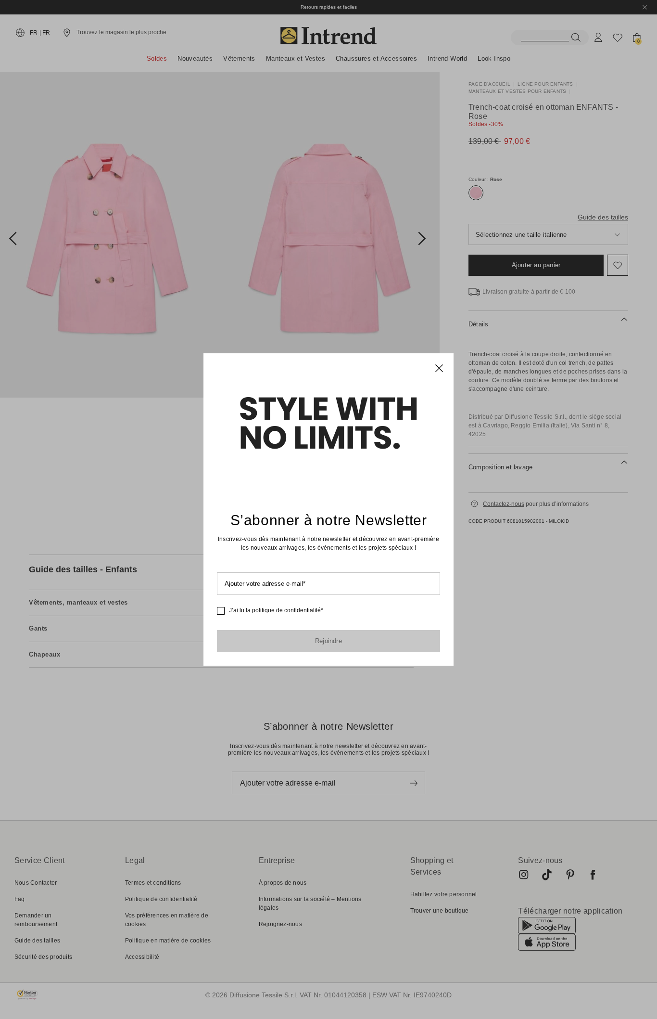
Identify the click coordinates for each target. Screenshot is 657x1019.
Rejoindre (328, 641)
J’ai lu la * (276, 610)
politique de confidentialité (286, 610)
